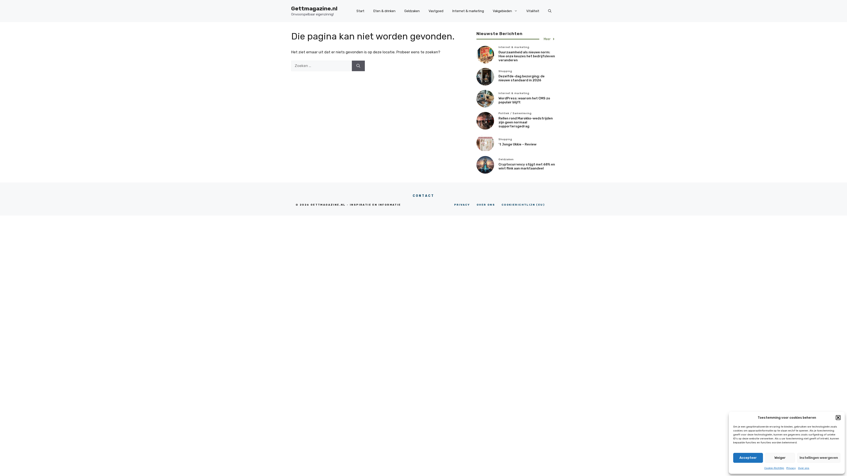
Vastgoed (436, 11)
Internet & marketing (468, 11)
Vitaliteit (532, 11)
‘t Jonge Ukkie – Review (517, 144)
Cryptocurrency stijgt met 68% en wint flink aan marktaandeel (526, 166)
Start (360, 11)
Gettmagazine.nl (314, 8)
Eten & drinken (384, 11)
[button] (838, 417)
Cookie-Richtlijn (774, 468)
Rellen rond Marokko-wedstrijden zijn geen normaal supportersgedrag (525, 122)
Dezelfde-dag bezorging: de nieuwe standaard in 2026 (521, 78)
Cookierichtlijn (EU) (523, 204)
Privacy (791, 468)
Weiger (780, 458)
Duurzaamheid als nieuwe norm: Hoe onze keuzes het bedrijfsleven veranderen (526, 56)
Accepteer (748, 458)
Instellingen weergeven (819, 458)
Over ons (803, 468)
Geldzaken (412, 11)
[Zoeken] (358, 66)
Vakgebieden (502, 11)
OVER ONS (486, 204)
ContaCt (423, 196)
